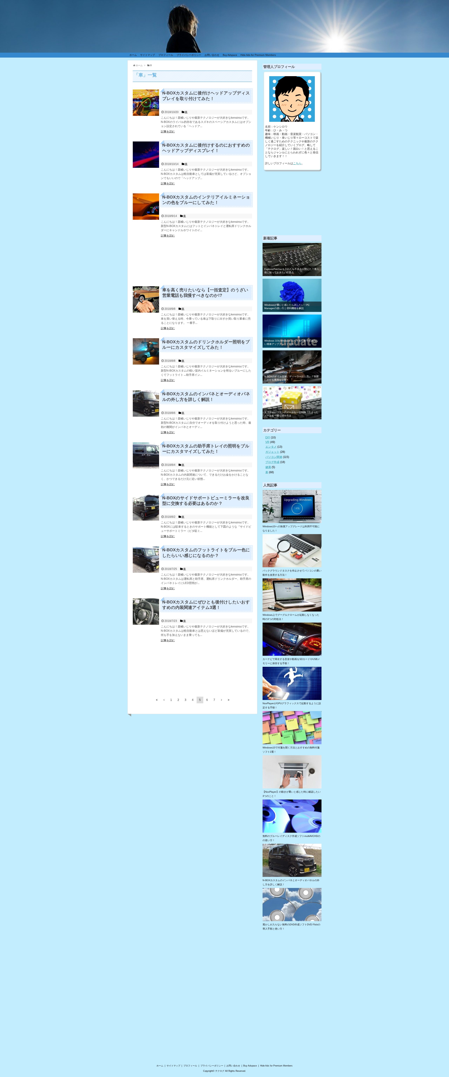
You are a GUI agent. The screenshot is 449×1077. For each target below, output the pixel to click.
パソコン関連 (273, 456)
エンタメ (271, 446)
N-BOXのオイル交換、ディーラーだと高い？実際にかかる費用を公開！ (291, 378)
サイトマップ (147, 55)
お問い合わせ (212, 55)
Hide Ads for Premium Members (258, 55)
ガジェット (272, 451)
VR (267, 442)
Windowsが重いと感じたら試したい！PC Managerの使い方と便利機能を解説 (287, 306)
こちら (297, 163)
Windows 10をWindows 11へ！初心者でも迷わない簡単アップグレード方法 (291, 342)
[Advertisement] (192, 262)
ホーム (133, 55)
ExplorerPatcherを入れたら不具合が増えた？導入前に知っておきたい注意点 (291, 271)
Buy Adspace (230, 55)
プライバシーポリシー (189, 55)
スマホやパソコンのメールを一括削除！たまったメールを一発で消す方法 (291, 414)
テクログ (219, 1071)
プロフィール (165, 55)
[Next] (221, 699)
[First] (156, 699)
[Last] (228, 699)
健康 (268, 467)
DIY (267, 437)
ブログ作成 (272, 462)
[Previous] (164, 699)
